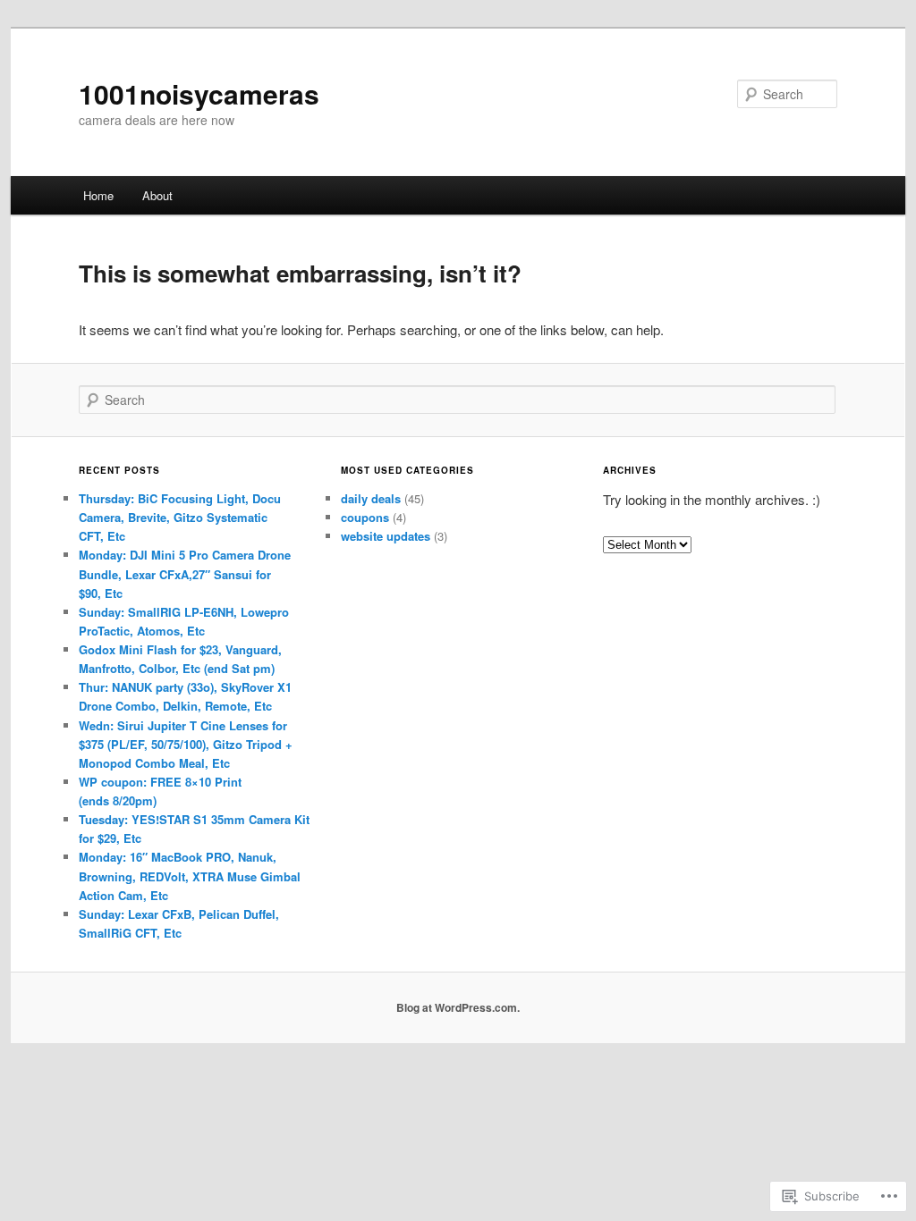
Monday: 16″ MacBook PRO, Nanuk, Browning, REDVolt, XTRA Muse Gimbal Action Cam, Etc (190, 875)
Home (98, 195)
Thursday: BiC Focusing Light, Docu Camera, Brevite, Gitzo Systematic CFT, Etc (180, 517)
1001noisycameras (199, 93)
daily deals (371, 498)
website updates (385, 535)
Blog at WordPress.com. (458, 1007)
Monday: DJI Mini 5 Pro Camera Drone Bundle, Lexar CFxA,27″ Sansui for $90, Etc (185, 573)
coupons (365, 517)
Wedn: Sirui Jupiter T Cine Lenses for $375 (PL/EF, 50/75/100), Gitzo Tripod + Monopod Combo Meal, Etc (186, 744)
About (157, 195)
